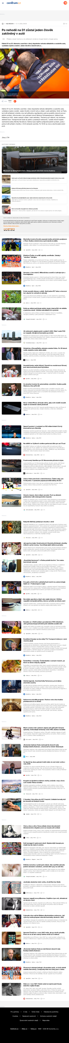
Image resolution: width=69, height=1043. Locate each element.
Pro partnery (15, 1012)
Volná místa (35, 1012)
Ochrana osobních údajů (48, 1016)
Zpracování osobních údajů (29, 1020)
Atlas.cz (24, 1029)
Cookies (15, 1016)
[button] (12, 101)
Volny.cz (33, 1029)
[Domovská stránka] (3, 24)
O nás (25, 1012)
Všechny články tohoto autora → (11, 226)
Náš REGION (10, 23)
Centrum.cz (14, 1029)
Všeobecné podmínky (51, 1012)
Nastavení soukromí (29, 1016)
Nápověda (45, 1020)
